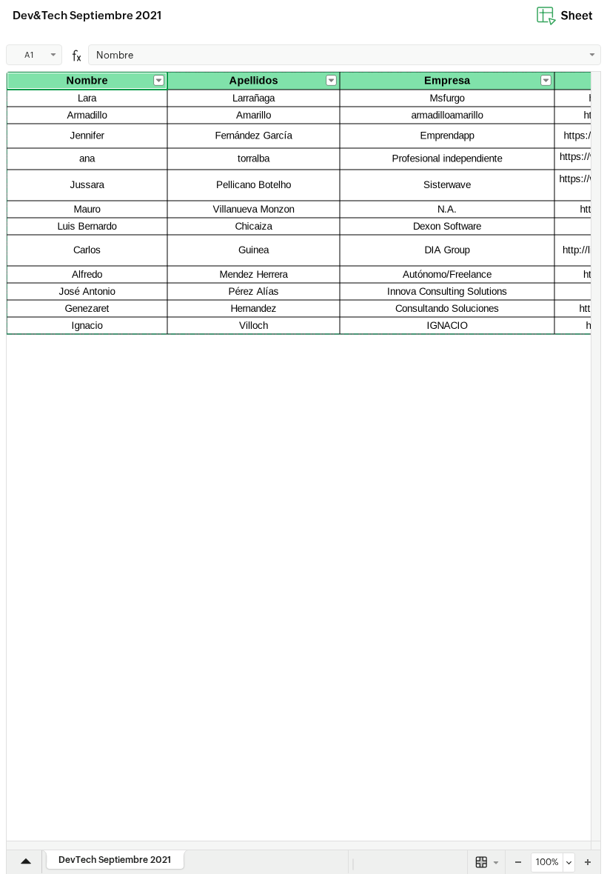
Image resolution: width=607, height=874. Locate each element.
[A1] (303, 461)
